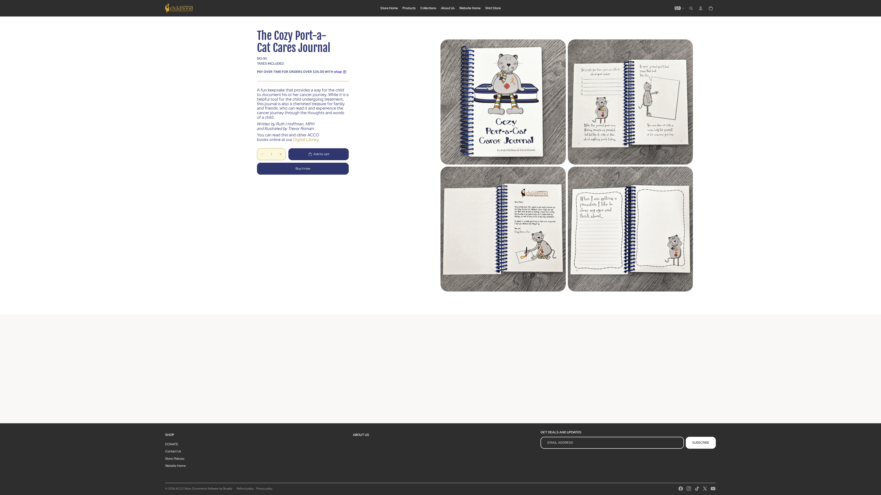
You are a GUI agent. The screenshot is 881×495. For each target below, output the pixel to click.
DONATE (171, 444)
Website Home (175, 466)
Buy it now (303, 168)
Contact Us (173, 451)
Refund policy (245, 488)
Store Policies (174, 458)
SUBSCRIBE (700, 442)
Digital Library (306, 139)
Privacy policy (264, 488)
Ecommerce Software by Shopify (212, 488)
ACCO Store (183, 488)
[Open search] (691, 8)
